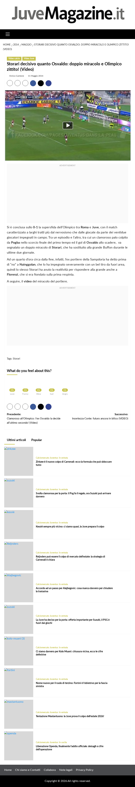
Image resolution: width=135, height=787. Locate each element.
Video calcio (14, 58)
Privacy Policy (84, 770)
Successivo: (100, 416)
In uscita (63, 742)
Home (8, 770)
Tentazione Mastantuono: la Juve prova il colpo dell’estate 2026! (70, 716)
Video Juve (29, 58)
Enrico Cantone (16, 76)
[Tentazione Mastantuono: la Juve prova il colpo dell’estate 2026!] (13, 701)
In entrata (63, 458)
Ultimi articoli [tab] (16, 440)
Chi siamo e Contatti (27, 770)
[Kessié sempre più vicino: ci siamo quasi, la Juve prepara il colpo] (9, 512)
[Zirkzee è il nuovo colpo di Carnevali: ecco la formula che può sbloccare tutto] (9, 449)
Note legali (65, 770)
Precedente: (33, 418)
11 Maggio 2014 (35, 76)
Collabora (50, 770)
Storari (16, 359)
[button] (7, 33)
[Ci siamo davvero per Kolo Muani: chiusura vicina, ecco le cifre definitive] (14, 638)
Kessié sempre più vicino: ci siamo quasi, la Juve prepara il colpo (70, 526)
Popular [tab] (36, 440)
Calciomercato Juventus (47, 458)
